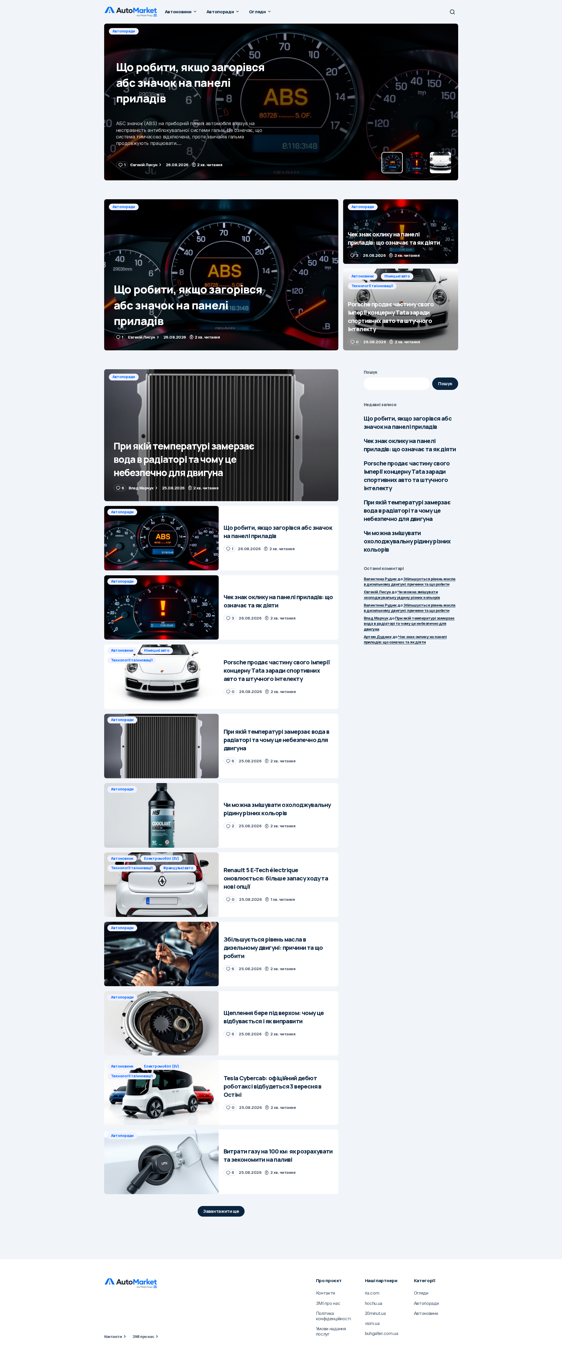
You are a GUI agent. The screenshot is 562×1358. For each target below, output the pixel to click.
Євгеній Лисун (377, 591)
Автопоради (123, 31)
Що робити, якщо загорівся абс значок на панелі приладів (408, 422)
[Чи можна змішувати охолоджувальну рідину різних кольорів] (161, 815)
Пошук (371, 372)
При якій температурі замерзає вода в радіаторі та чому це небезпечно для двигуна (407, 510)
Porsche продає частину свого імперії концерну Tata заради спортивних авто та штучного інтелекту (407, 475)
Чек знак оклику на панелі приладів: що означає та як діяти (410, 445)
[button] (452, 11)
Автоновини (362, 276)
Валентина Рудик (380, 578)
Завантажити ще (221, 1211)
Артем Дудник (378, 636)
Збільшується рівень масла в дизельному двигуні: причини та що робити (410, 581)
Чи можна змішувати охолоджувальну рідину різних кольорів (407, 541)
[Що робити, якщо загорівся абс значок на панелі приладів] (221, 274)
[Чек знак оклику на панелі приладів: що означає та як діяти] (281, 102)
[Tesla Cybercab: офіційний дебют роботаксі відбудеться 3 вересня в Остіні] (161, 1092)
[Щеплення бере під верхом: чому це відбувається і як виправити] (161, 1023)
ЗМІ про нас (143, 1336)
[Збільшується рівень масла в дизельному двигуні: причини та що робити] (161, 954)
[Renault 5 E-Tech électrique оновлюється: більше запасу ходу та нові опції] (161, 884)
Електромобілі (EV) (161, 858)
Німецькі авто (397, 276)
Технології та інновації (372, 285)
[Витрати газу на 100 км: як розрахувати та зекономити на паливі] (161, 1162)
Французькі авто (178, 867)
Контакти (113, 1336)
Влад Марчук (376, 618)
